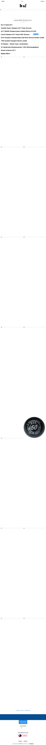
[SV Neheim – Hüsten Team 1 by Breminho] (34, 427)
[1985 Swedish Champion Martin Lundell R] (12, 482)
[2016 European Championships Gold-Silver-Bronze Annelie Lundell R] (12, 371)
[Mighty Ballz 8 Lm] (34, 662)
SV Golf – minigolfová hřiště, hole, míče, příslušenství (23, 5)
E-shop (42, 1)
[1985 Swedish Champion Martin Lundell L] (34, 371)
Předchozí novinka (19, 710)
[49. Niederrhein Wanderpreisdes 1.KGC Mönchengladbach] (12, 572)
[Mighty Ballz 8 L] (12, 662)
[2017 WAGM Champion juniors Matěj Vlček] (12, 191)
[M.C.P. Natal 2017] (12, 100)
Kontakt (25, 741)
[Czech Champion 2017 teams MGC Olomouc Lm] (12, 281)
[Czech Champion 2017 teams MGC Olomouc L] (34, 191)
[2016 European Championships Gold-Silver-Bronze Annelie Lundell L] (34, 281)
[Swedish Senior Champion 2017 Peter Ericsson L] (34, 100)
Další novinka (27, 710)
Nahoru (20, 741)
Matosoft (31, 743)
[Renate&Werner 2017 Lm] (34, 572)
